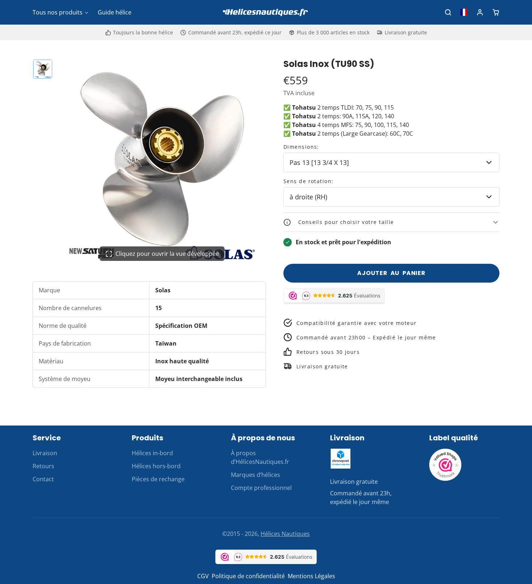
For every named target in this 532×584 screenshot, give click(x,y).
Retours (43, 466)
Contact (43, 479)
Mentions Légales (311, 576)
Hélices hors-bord (156, 466)
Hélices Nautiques (285, 534)
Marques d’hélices (255, 475)
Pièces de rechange (158, 479)
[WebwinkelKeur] (445, 479)
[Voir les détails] (340, 459)
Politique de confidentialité (248, 576)
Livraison (45, 453)
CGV (203, 576)
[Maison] (266, 12)
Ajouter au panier (391, 273)
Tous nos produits (58, 12)
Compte (480, 12)
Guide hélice (114, 12)
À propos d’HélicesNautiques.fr (260, 457)
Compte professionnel (261, 488)
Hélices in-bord (152, 453)
